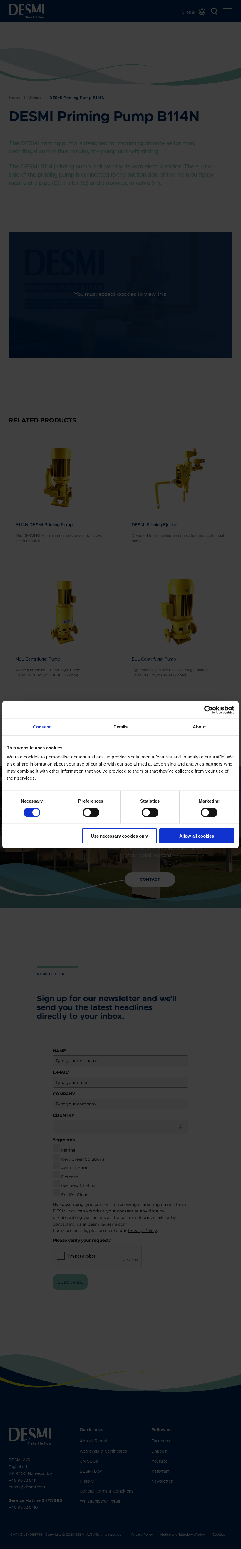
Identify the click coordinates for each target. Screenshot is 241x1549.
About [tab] (199, 726)
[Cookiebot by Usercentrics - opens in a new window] (208, 709)
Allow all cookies (196, 835)
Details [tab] (120, 726)
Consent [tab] (42, 726)
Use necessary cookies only (119, 835)
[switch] (86, 811)
